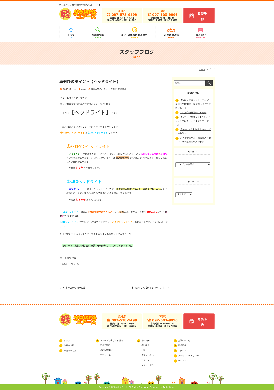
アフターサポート (108, 355)
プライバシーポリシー (188, 356)
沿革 (143, 350)
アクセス (145, 360)
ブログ (114, 89)
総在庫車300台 (107, 350)
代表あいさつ (147, 355)
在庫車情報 (69, 345)
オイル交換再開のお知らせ (193, 112)
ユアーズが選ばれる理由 (111, 340)
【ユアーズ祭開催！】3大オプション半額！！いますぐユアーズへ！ (192, 121)
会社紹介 (146, 340)
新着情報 (122, 89)
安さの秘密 (105, 345)
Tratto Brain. (169, 387)
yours (83, 89)
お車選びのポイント (100, 89)
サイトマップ (184, 361)
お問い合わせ (184, 340)
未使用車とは (70, 350)
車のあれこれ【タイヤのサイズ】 (148, 287)
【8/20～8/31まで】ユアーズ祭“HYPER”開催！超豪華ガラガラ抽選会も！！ (193, 104)
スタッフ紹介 (147, 365)
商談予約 (202, 16)
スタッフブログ (185, 350)
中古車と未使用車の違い (75, 287)
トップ (202, 69)
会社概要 (145, 345)
